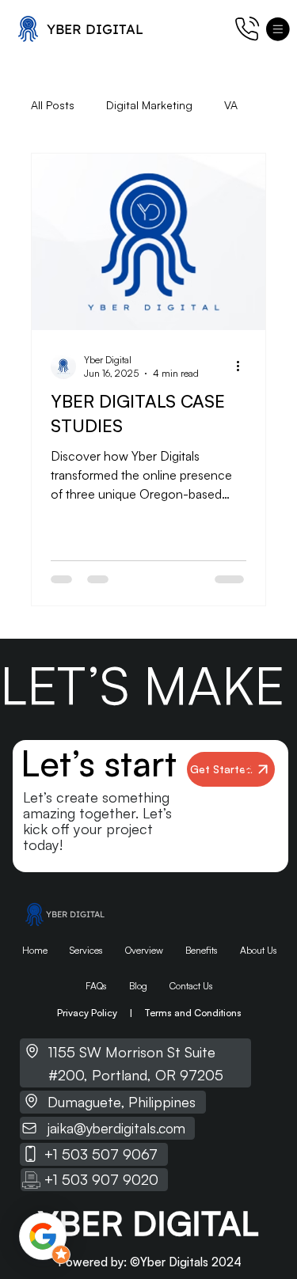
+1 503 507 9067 (101, 1154)
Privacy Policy (87, 1013)
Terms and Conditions (193, 1013)
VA (231, 105)
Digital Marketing (149, 105)
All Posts (52, 105)
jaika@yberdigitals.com (116, 1128)
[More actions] (243, 366)
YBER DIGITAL (95, 29)
